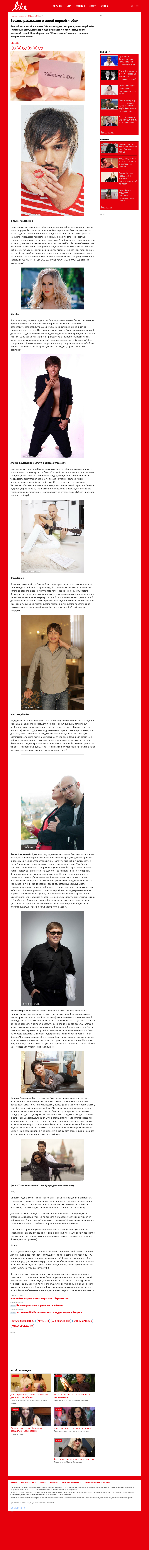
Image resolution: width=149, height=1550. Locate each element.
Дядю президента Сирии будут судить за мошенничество (128, 120)
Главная (13, 16)
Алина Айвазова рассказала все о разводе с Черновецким (39, 1298)
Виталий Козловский (23, 1321)
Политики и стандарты (71, 1482)
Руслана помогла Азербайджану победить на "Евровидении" (26, 1429)
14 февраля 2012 (33, 16)
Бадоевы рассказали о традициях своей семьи (37, 1305)
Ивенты (43, 1482)
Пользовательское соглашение (97, 1482)
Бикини (104, 6)
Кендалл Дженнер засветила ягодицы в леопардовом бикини (128, 162)
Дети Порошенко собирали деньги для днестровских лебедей (29, 1396)
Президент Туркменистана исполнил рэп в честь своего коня (127, 60)
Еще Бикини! (106, 207)
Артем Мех (43, 1321)
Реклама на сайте (28, 1482)
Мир (69, 6)
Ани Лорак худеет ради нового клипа (72, 1428)
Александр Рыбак (83, 1321)
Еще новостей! (107, 132)
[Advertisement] (52, 1350)
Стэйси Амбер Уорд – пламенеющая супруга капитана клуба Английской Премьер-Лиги (128, 105)
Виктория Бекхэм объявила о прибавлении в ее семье (127, 89)
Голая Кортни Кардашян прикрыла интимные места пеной (126, 195)
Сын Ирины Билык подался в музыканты (74, 1459)
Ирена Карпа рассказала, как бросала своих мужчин (72, 1396)
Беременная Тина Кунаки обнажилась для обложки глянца (128, 148)
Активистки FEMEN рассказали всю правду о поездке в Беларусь (46, 1312)
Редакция (54, 1482)
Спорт (92, 6)
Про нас (13, 1482)
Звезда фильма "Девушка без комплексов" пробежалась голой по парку (128, 178)
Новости (105, 51)
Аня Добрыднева (61, 1321)
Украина (57, 6)
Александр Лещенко (22, 1326)
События (80, 6)
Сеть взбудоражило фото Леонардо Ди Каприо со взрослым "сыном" (128, 75)
